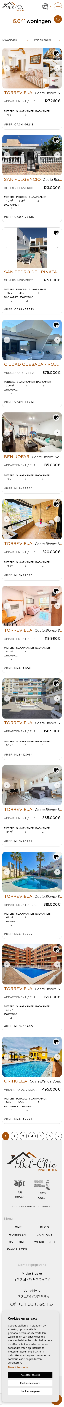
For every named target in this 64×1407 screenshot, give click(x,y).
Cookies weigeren (30, 1391)
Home (17, 1227)
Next (57, 68)
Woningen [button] (17, 1234)
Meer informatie (18, 1367)
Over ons (17, 1242)
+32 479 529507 (32, 1280)
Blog (44, 1227)
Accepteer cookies (30, 1374)
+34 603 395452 (36, 1304)
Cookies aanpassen (30, 1383)
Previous (6, 68)
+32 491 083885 (32, 1297)
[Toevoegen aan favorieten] (56, 53)
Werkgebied (44, 1242)
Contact (45, 1234)
